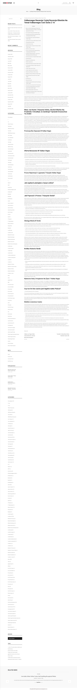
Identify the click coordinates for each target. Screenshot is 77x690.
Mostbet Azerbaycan (11, 239)
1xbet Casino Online (11, 155)
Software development (12, 318)
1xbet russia (10, 173)
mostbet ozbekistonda (11, 255)
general (9, 216)
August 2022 (10, 104)
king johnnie (10, 225)
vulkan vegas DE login (11, 332)
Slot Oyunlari (10, 597)
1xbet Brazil (10, 151)
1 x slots (9, 647)
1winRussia (10, 139)
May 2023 (9, 83)
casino (9, 484)
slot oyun (18, 654)
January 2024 (10, 70)
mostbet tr (9, 259)
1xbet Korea (10, 450)
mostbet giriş (10, 246)
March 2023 (10, 88)
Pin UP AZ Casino (11, 284)
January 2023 (10, 92)
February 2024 (10, 67)
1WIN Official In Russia (11, 133)
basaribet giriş (10, 648)
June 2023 (9, 81)
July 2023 (9, 79)
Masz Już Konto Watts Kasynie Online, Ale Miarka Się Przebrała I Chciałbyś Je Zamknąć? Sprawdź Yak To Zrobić (33, 29)
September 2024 (10, 56)
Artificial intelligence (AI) (12, 189)
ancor (21, 647)
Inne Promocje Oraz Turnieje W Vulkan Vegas (33, 56)
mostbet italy (10, 250)
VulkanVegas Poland (11, 338)
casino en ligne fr (10, 203)
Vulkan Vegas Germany (12, 336)
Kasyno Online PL (11, 223)
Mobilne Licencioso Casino (30, 48)
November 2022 (10, 97)
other (9, 277)
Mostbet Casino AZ (11, 241)
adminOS (36, 678)
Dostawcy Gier (28, 78)
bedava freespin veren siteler (12, 650)
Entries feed (10, 356)
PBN (8, 282)
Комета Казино (10, 343)
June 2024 (9, 61)
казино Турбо (10, 655)
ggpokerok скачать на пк (12, 654)
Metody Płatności (29, 80)
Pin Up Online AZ (10, 295)
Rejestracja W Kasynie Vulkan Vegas (32, 71)
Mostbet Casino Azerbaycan (12, 527)
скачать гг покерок (18, 659)
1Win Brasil (9, 126)
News (9, 275)
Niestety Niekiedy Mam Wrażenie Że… (32, 89)
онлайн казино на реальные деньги (14, 657)
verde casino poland (11, 329)
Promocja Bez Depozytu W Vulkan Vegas (33, 32)
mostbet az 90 (10, 232)
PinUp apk (9, 588)
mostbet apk (10, 230)
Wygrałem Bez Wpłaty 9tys (30, 60)
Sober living (10, 316)
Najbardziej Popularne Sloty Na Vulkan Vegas (33, 63)
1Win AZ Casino (10, 124)
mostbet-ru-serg (10, 273)
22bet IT (9, 182)
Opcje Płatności (28, 58)
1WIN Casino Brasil (11, 128)
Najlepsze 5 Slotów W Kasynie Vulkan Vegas (33, 73)
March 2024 (10, 65)
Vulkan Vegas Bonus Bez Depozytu (32, 70)
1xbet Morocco (10, 169)
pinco (9, 302)
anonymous (10, 187)
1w (8, 121)
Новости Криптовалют (12, 345)
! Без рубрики (10, 117)
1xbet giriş (9, 162)
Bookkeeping (10, 198)
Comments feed (10, 358)
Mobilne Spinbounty (29, 61)
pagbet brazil (10, 280)
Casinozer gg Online (11, 493)
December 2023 (10, 72)
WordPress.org (10, 361)
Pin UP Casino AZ (11, 293)
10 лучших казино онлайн (15, 647)
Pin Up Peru (10, 300)
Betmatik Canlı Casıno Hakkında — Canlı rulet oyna (12, 389)
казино (9, 341)
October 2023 (10, 74)
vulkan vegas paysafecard (52, 256)
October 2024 (10, 54)
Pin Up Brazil (10, 289)
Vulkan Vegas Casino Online (30, 68)
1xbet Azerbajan (10, 432)
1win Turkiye (10, 135)
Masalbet (9, 228)
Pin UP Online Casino (11, 298)
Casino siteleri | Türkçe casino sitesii (12, 376)
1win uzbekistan (10, 137)
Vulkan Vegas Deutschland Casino (13, 334)
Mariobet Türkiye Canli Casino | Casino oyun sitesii (12, 370)
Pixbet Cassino (10, 309)
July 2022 (9, 106)
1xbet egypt (10, 160)
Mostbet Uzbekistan (11, 554)
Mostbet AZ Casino (11, 234)
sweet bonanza (10, 320)
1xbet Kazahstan (10, 164)
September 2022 (10, 101)
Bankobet (9, 194)
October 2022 (10, 99)
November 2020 (10, 108)
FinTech (9, 214)
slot (8, 311)
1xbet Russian (10, 459)
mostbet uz (10, 545)
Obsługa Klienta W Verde (30, 42)
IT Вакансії (9, 502)
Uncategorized (10, 325)
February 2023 (10, 90)
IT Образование (10, 221)
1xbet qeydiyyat (10, 171)
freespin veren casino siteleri (12, 652)
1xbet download (10, 441)
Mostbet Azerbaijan (11, 237)
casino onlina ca (10, 205)
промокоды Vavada (11, 659)
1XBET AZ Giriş (10, 146)
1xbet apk (9, 142)
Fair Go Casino (10, 212)
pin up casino (10, 291)
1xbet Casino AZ (10, 153)
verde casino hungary (11, 327)
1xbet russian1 (10, 178)
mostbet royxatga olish (11, 257)
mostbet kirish (10, 536)
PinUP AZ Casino (10, 307)
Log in (9, 354)
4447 (9, 185)
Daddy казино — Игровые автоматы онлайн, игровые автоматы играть (11, 383)
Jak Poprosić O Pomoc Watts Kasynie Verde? (33, 40)
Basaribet (9, 196)
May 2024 (9, 63)
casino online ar (10, 207)
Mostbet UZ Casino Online (12, 266)
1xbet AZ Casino (10, 144)
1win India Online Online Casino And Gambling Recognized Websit (38, 676)
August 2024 (10, 58)
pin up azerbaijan (11, 286)
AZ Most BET (10, 475)
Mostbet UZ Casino (11, 264)
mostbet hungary (11, 248)
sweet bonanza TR (11, 606)
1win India (9, 130)
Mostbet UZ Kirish (11, 268)
